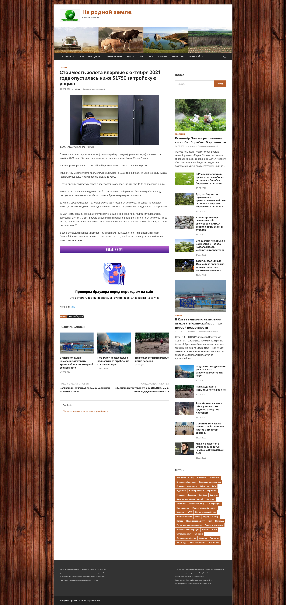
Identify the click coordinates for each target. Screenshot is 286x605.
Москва (180, 512)
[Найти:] (200, 83)
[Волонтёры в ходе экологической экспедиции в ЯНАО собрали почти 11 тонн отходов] (184, 227)
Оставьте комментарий (94, 89)
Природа (219, 521)
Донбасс (203, 495)
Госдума (180, 495)
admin (77, 89)
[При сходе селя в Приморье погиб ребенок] (152, 354)
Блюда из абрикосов (186, 482)
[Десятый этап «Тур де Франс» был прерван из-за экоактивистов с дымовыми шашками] (184, 271)
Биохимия (214, 477)
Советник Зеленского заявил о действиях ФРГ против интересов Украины (210, 428)
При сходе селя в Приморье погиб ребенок (152, 359)
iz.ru (73, 306)
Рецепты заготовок (214, 525)
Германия (212, 490)
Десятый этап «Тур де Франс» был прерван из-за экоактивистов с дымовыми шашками (210, 265)
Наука (130, 56)
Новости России (184, 516)
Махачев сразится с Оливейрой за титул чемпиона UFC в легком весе (210, 448)
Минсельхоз (114, 56)
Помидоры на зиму (195, 521)
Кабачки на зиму (196, 503)
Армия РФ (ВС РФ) (185, 477)
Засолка (210, 499)
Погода (180, 521)
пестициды (182, 542)
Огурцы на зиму (210, 516)
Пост (210, 521)
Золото (72, 317)
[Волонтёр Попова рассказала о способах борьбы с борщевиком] (200, 131)
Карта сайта (196, 56)
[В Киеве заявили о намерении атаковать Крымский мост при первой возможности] (77, 354)
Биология (201, 477)
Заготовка (146, 56)
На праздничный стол (205, 512)
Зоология (181, 503)
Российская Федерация (188, 529)
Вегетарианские (196, 490)
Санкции (199, 534)
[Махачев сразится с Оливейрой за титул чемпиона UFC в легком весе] (184, 454)
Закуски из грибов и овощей (190, 499)
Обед (197, 516)
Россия (205, 529)
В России (204, 486)
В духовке (181, 490)
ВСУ (214, 486)
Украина (203, 538)
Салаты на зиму (184, 534)
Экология (178, 56)
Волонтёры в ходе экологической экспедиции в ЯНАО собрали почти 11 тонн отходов (209, 223)
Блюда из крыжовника (210, 482)
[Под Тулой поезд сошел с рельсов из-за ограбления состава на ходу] (114, 354)
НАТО (189, 512)
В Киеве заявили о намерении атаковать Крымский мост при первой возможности (76, 362)
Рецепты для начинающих (189, 525)
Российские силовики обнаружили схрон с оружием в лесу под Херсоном (209, 408)
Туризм (162, 56)
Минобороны (183, 508)
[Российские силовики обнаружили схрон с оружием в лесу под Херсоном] (184, 413)
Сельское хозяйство (186, 538)
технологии (213, 542)
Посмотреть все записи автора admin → (85, 411)
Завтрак (214, 495)
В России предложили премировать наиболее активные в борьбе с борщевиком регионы (210, 179)
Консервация (213, 503)
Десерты (192, 495)
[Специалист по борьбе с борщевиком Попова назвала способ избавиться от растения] (184, 251)
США (214, 529)
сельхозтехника (197, 542)
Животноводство (90, 56)
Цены (80, 317)
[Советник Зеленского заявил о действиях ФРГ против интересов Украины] (184, 433)
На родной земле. (107, 12)
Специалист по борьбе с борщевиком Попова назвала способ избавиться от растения (210, 245)
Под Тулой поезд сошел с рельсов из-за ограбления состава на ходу (113, 361)
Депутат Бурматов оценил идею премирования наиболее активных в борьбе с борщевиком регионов (211, 200)
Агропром (68, 56)
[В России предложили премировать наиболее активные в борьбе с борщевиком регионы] (184, 184)
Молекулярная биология (204, 508)
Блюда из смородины (187, 486)
